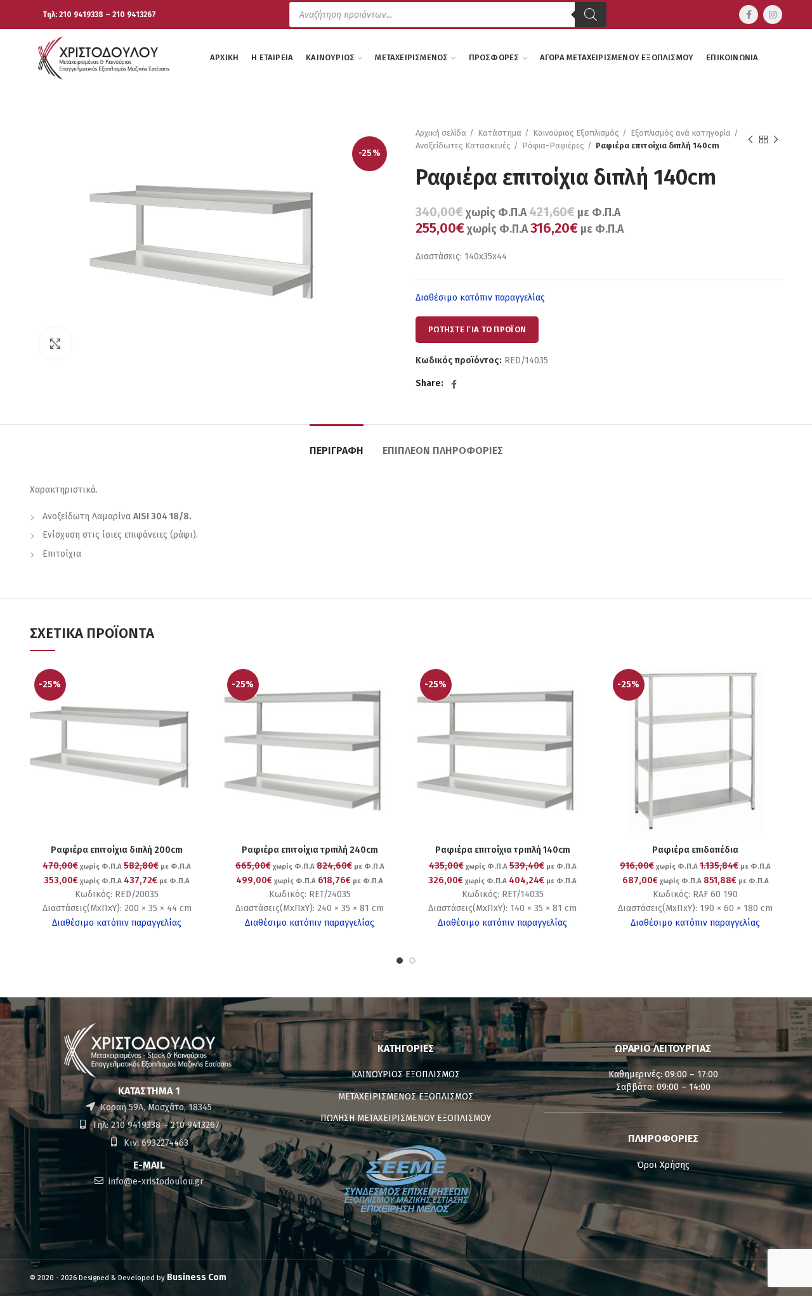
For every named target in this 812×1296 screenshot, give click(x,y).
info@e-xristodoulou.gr (155, 1181)
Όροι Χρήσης (663, 1165)
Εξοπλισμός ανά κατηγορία (681, 133)
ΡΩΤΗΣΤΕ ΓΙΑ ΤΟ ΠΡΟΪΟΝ (477, 329)
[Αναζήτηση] (590, 14)
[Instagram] (772, 14)
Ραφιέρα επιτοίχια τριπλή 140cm (502, 850)
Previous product (750, 139)
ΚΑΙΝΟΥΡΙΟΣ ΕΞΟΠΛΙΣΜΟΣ (405, 1074)
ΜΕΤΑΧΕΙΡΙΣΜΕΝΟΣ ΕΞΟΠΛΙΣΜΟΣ (405, 1096)
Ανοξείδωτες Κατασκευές (463, 145)
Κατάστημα (499, 133)
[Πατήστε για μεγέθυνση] (55, 344)
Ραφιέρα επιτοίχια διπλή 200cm (117, 850)
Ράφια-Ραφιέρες (553, 145)
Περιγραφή (336, 450)
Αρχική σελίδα (441, 133)
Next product (775, 139)
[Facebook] (748, 14)
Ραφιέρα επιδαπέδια (695, 850)
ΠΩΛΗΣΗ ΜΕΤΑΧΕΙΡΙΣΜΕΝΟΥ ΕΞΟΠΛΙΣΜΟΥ (405, 1118)
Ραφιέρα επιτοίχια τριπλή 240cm (310, 850)
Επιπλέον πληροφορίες (443, 450)
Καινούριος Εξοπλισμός (576, 133)
